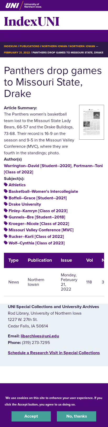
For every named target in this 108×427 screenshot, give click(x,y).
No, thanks (76, 416)
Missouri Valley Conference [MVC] (41, 230)
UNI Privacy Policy (90, 404)
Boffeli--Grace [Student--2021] (38, 198)
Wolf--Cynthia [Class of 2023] (37, 243)
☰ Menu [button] (13, 35)
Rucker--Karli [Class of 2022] (36, 236)
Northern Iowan (54, 46)
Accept (31, 416)
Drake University (25, 204)
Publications (29, 46)
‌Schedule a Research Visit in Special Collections (54, 352)
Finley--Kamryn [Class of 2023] (38, 211)
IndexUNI (32, 20)
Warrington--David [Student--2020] (38, 165)
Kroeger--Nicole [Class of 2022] (39, 223)
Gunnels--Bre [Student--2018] (37, 217)
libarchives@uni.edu (40, 336)
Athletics (17, 185)
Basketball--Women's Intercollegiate (43, 191)
